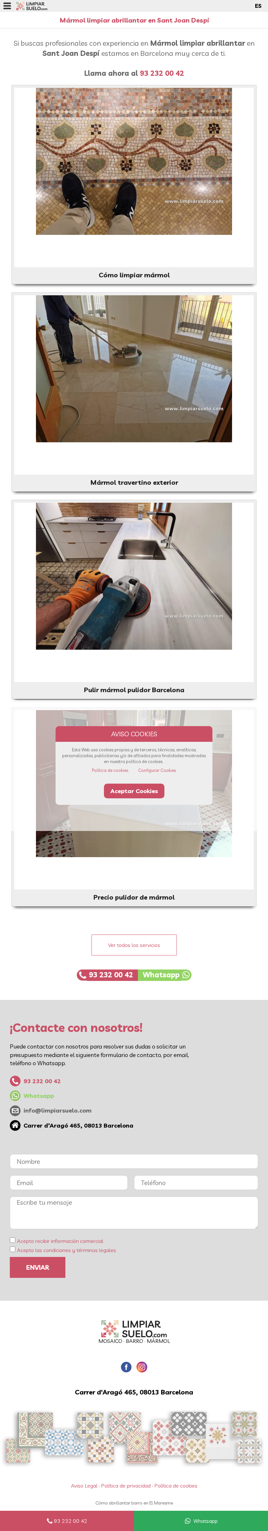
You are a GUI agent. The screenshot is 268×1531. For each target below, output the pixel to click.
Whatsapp (205, 1521)
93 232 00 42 (70, 1521)
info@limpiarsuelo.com (58, 1110)
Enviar (37, 1267)
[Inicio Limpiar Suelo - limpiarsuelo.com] (31, 6)
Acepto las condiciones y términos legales (66, 1250)
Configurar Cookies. (157, 770)
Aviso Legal (84, 1485)
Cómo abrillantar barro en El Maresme (134, 1503)
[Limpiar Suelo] (134, 1328)
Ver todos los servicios (134, 945)
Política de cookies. (110, 770)
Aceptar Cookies (134, 791)
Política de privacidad (126, 1485)
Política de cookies (175, 1485)
